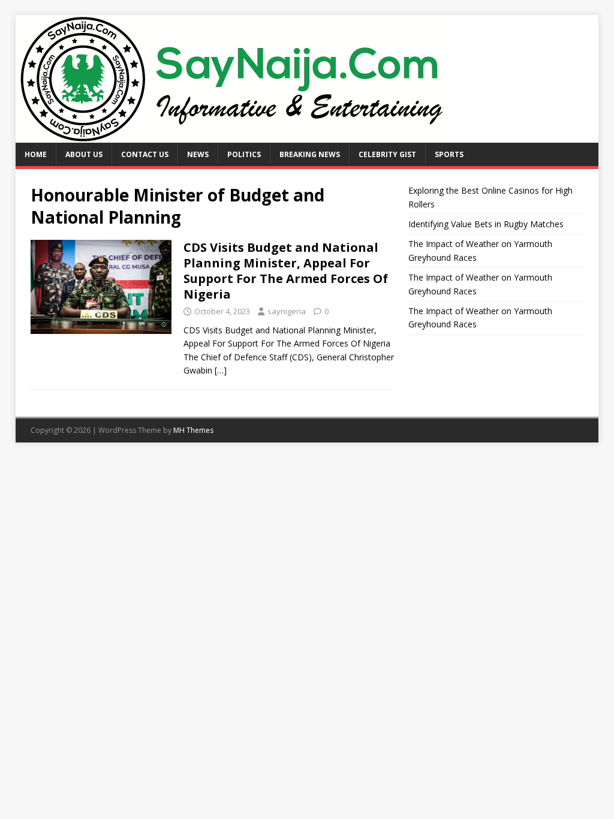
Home (36, 154)
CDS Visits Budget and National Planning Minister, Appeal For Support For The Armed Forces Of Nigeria (285, 270)
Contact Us (144, 154)
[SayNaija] (233, 135)
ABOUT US (84, 154)
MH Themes (193, 430)
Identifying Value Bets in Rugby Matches (486, 224)
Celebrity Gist (387, 154)
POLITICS (244, 154)
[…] (221, 370)
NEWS (198, 154)
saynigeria (286, 311)
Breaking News (309, 154)
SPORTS (449, 154)
